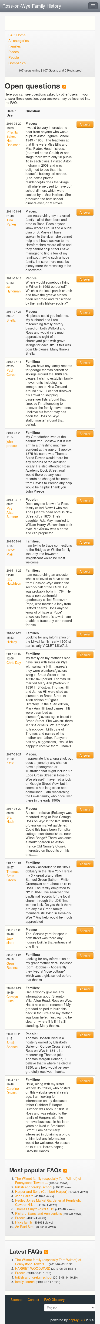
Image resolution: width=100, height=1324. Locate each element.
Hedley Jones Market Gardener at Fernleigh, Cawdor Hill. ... (48, 1202)
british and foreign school (33, 1187)
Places (13, 51)
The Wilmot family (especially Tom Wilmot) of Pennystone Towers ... (48, 1180)
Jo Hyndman (14, 289)
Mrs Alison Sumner (12, 512)
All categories (18, 40)
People (13, 57)
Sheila (11, 320)
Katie (10, 763)
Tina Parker (11, 222)
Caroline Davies (13, 1090)
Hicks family (24, 1222)
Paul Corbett (12, 372)
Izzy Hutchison (14, 581)
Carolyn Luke (12, 998)
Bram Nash (10, 819)
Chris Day (14, 662)
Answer (85, 124)
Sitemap (16, 1299)
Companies (17, 62)
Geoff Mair (10, 552)
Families (14, 46)
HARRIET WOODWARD (32, 1268)
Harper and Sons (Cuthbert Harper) (41, 1191)
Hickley (12, 641)
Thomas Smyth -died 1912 (34, 1209)
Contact (33, 1299)
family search (25, 1281)
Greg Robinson (13, 965)
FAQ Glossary (54, 1299)
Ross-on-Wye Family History (31, 5)
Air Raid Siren (25, 1226)
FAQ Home (17, 34)
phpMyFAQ (77, 1319)
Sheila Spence (12, 1044)
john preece (12, 443)
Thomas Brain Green (13, 875)
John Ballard (24, 1196)
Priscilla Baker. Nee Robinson (13, 138)
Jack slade (10, 940)
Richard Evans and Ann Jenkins (38, 1213)
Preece (20, 1217)
